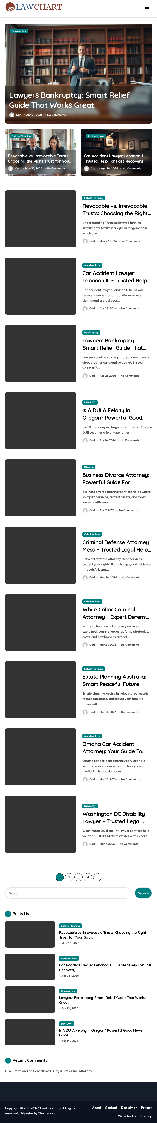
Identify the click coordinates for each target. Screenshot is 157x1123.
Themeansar (47, 1113)
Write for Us (127, 1116)
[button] (148, 76)
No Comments (56, 115)
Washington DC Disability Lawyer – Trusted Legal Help (113, 821)
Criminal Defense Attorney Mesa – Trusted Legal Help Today (115, 549)
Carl (18, 115)
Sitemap (146, 1116)
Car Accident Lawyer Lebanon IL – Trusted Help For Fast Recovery (115, 158)
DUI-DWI (17, 31)
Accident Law (96, 136)
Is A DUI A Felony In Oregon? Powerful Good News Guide (112, 417)
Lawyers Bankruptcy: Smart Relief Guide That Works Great (112, 347)
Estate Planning (21, 136)
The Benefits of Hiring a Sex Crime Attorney (59, 1071)
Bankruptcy (91, 332)
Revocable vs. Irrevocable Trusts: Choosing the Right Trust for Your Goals (39, 161)
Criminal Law (92, 534)
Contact (111, 1107)
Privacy (146, 1107)
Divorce (89, 467)
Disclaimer (129, 1107)
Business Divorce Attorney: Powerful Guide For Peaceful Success (115, 482)
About (96, 1107)
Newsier (27, 1113)
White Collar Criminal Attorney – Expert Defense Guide (115, 616)
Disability (90, 806)
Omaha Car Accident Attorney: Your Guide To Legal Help (112, 751)
